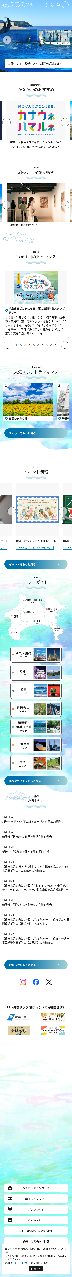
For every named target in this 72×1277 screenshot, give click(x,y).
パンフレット (36, 1209)
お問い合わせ (36, 1220)
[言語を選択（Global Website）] (46, 5)
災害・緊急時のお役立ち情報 (36, 1231)
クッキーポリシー (21, 1262)
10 (55, 345)
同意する (36, 1268)
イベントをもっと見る (22, 564)
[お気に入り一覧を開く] (52, 5)
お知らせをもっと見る (22, 965)
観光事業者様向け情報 (36, 1241)
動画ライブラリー (36, 1199)
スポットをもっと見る (22, 433)
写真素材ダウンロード (36, 1188)
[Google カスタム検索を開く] (58, 4)
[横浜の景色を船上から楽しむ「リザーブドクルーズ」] (36, 71)
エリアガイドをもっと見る (25, 781)
